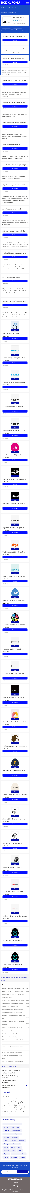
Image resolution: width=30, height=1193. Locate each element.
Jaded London (16, 1153)
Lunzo (13, 1150)
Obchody (12, 7)
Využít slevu (15, 40)
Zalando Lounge (16, 1130)
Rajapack (6, 1150)
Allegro (19, 1150)
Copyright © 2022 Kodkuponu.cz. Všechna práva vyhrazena (15, 1190)
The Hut (6, 1157)
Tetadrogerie (17, 1144)
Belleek (13, 1147)
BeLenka (6, 1127)
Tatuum (14, 1140)
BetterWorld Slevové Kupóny (8, 12)
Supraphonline (15, 1127)
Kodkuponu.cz (5, 7)
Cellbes (6, 1134)
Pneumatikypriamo (15, 1134)
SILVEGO (22, 1157)
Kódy (6, 29)
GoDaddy (6, 1140)
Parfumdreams (8, 1124)
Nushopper (21, 1140)
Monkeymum (7, 1144)
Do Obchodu (5, 336)
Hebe (23, 1153)
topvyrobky (7, 1137)
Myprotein (6, 1153)
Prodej (17, 29)
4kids (19, 1147)
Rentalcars (15, 1137)
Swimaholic (14, 1157)
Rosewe (6, 1147)
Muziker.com (17, 1124)
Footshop (6, 1130)
